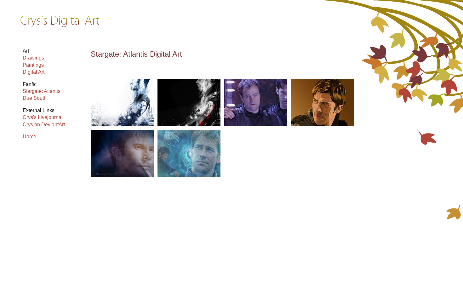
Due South (35, 98)
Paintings (33, 65)
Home (29, 136)
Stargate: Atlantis (41, 91)
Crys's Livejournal (43, 117)
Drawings (33, 57)
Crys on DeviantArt (44, 124)
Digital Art (33, 72)
